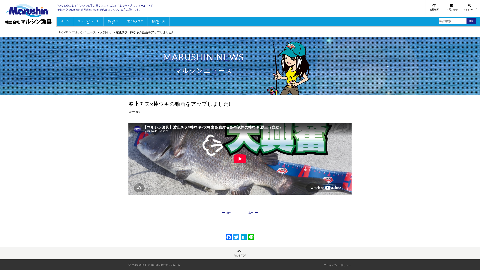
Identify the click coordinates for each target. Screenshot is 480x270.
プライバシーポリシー (337, 265)
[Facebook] (228, 237)
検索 (471, 21)
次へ (251, 212)
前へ (228, 212)
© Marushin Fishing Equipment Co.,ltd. (154, 265)
